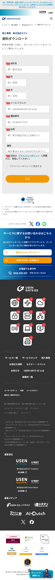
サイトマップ (25, 413)
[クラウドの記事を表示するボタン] (40, 303)
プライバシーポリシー (29, 156)
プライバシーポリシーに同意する (26, 166)
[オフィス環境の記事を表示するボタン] (27, 341)
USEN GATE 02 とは (34, 370)
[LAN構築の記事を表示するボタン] (40, 315)
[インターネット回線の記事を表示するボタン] (14, 303)
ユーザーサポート (10, 391)
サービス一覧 (11, 358)
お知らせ (15, 370)
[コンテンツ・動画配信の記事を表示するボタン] (40, 328)
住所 (10, 129)
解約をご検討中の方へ (12, 395)
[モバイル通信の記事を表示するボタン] (14, 328)
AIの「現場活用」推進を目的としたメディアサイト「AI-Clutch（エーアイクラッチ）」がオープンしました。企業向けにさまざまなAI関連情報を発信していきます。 (27, 4)
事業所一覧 (27, 377)
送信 (27, 179)
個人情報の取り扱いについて (32, 404)
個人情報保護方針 (10, 404)
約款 (21, 391)
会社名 (11, 63)
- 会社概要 (20, 472)
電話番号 (12, 116)
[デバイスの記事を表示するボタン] (27, 328)
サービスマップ (29, 358)
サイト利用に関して (11, 413)
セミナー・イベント (36, 364)
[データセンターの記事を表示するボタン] (27, 315)
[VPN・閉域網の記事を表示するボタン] (27, 303)
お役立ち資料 (15, 364)
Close (29, 570)
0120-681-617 (20, 273)
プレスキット (34, 408)
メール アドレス (16, 103)
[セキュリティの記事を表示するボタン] (14, 315)
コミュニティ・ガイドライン (14, 408)
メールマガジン (32, 391)
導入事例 (45, 358)
